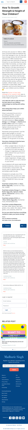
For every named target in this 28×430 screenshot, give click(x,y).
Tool (17, 375)
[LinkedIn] (17, 418)
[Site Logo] (2, 2)
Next (22, 225)
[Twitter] (13, 418)
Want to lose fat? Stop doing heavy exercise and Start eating (12, 342)
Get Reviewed (18, 383)
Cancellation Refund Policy (6, 384)
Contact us (4, 377)
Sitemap (3, 401)
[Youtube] (23, 418)
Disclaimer (18, 386)
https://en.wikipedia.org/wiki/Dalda (12, 43)
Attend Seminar (5, 399)
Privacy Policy (5, 381)
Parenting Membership (6, 391)
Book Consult (4, 393)
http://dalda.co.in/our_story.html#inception (14, 44)
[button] (12, 349)
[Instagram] (20, 418)
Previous (7, 225)
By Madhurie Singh (7, 276)
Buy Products (4, 395)
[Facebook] (10, 418)
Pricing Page (4, 387)
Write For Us (18, 381)
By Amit (5, 241)
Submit (14, 369)
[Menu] (25, 1)
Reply (4, 245)
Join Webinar (4, 397)
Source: (6, 41)
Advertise (18, 377)
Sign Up (13, 313)
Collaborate (18, 379)
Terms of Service (5, 379)
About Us (3, 375)
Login (6, 310)
